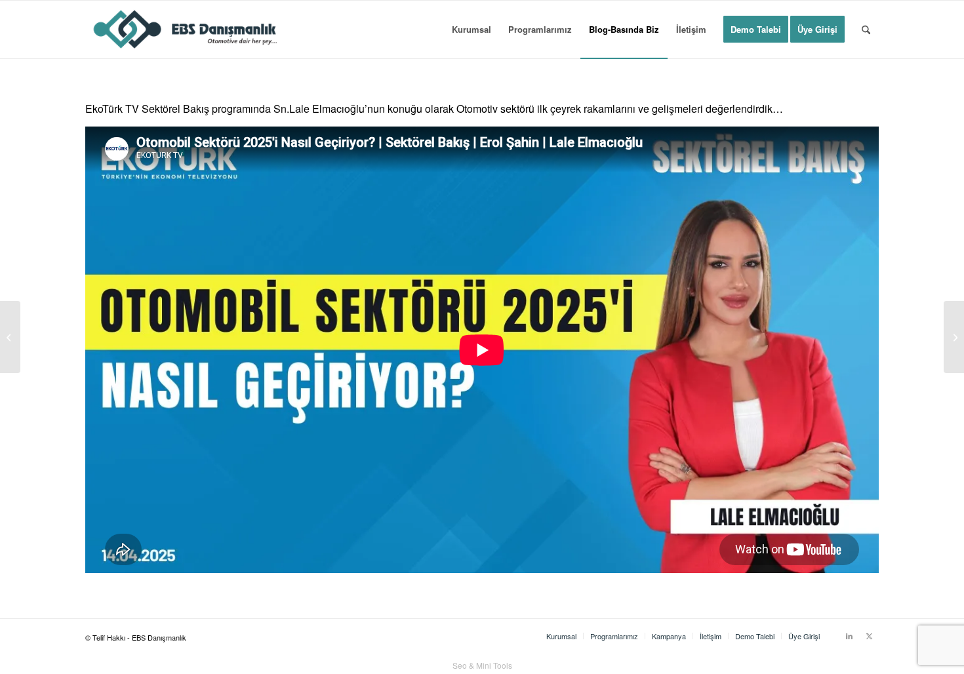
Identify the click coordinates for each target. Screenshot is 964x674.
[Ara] (866, 29)
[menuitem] (471, 29)
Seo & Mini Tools (482, 665)
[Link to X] (869, 635)
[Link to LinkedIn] (849, 635)
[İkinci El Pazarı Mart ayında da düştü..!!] (954, 337)
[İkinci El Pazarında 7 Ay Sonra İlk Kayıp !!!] (10, 337)
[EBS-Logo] (186, 29)
